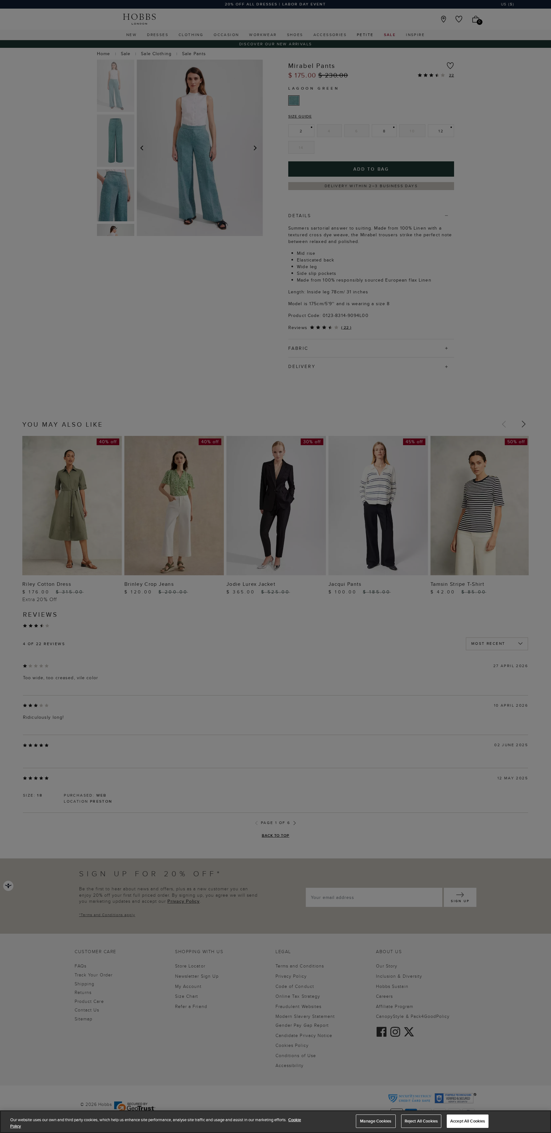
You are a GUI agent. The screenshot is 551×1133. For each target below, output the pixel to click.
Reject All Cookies (421, 1121)
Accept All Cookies (467, 1121)
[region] (275, 1121)
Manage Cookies (375, 1121)
